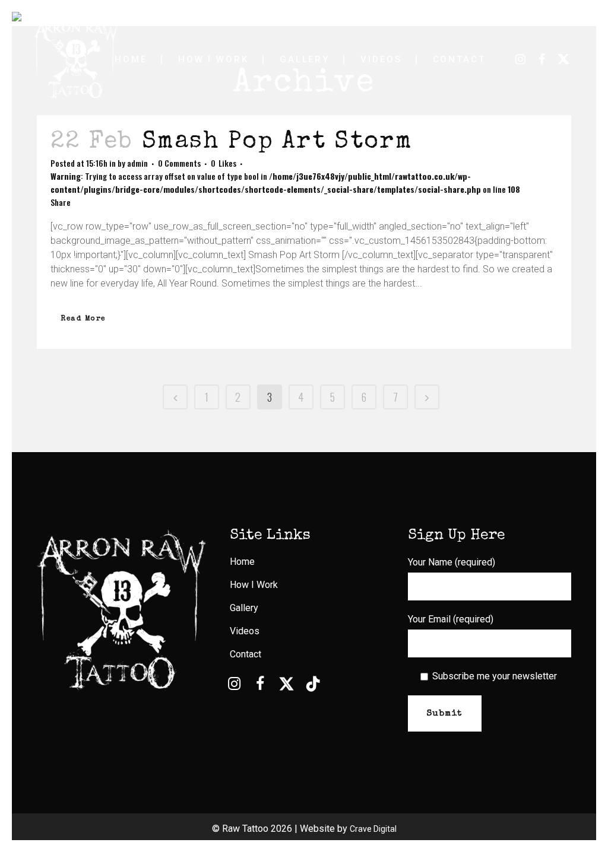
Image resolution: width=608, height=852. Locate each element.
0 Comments (179, 163)
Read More (83, 319)
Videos (244, 631)
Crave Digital (373, 829)
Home (242, 561)
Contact (245, 654)
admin (137, 163)
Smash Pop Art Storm (277, 142)
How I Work (254, 584)
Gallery (244, 607)
